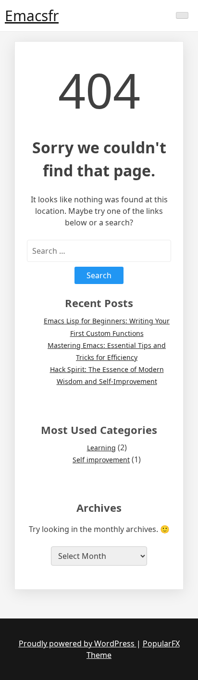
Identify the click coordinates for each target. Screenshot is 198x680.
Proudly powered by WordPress (77, 643)
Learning (101, 447)
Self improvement (101, 459)
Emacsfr (32, 15)
